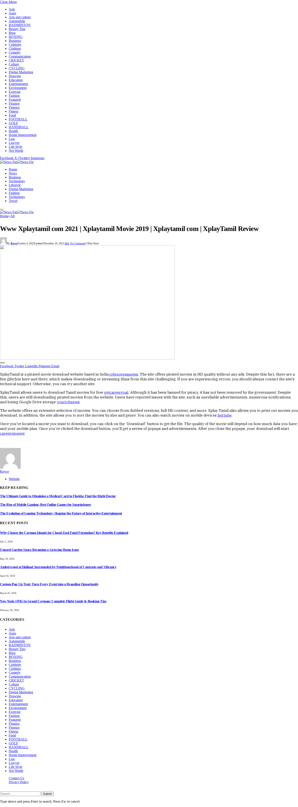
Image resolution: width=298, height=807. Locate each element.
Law (12, 139)
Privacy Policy (19, 782)
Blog (12, 33)
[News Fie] (17, 162)
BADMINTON (20, 25)
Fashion (14, 95)
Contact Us (16, 778)
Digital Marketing (21, 72)
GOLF (13, 123)
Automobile (17, 21)
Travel (13, 201)
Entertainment (18, 84)
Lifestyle (15, 185)
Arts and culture (20, 17)
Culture (14, 64)
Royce (14, 243)
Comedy (15, 52)
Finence (14, 107)
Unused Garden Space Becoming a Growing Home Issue (39, 550)
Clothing (15, 48)
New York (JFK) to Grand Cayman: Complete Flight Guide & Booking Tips (53, 601)
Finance (14, 103)
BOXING (16, 37)
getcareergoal (116, 392)
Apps (12, 13)
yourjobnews (68, 402)
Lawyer (14, 143)
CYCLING (17, 68)
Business (15, 41)
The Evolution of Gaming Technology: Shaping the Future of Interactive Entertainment (61, 513)
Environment (18, 88)
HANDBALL (19, 127)
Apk (12, 9)
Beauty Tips (17, 29)
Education (16, 80)
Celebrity (15, 44)
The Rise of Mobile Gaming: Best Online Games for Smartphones (45, 504)
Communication (20, 56)
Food (12, 115)
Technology (17, 181)
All (67, 243)
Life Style (15, 147)
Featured (15, 99)
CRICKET (16, 60)
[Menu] (1, 209)
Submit (47, 793)
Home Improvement (22, 135)
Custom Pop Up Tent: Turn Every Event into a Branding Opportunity (49, 584)
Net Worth (16, 150)
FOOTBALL (18, 119)
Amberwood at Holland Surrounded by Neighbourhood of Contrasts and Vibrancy (58, 567)
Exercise (15, 92)
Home (13, 169)
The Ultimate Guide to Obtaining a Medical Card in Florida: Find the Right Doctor (58, 496)
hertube (224, 415)
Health (13, 131)
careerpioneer (12, 433)
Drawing (15, 76)
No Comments (77, 243)
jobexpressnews (124, 374)
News (13, 173)
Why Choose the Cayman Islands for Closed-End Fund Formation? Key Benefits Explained (64, 533)
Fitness (13, 111)
